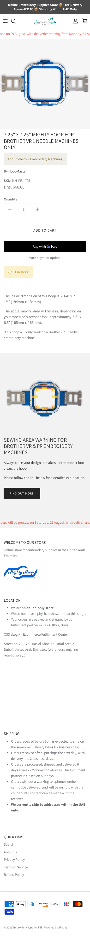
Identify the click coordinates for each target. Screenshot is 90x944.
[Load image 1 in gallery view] (45, 84)
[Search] (16, 21)
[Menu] (5, 21)
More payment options (45, 258)
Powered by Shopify (55, 927)
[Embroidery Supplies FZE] (45, 21)
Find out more (22, 493)
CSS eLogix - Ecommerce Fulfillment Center (36, 634)
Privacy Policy (14, 859)
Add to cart (44, 230)
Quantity (10, 199)
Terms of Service (16, 867)
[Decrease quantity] (9, 209)
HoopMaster (17, 171)
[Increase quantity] (37, 209)
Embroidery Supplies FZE (27, 927)
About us (10, 852)
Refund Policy (14, 874)
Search (9, 844)
